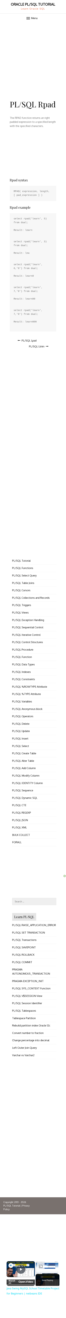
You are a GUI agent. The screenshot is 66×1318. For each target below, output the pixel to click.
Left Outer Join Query (24, 1047)
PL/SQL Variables (22, 701)
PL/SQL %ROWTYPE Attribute (29, 686)
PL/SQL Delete (20, 723)
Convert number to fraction (28, 1033)
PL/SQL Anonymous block (27, 709)
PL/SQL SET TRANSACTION (28, 932)
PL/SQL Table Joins (23, 583)
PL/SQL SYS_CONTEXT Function (31, 988)
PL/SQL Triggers (21, 605)
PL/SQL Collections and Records (31, 597)
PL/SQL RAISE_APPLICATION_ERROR (34, 925)
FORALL (16, 842)
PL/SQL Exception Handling (28, 620)
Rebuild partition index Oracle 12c (31, 1025)
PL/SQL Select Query (24, 575)
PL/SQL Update (21, 731)
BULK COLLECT (21, 835)
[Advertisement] (33, 57)
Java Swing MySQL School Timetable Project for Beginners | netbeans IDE (21, 1266)
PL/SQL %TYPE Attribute (26, 694)
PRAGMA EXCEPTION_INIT (28, 981)
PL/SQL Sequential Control (27, 627)
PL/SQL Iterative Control (26, 634)
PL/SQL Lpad (29, 340)
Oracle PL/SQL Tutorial (33, 4)
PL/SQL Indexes (21, 671)
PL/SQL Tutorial (21, 560)
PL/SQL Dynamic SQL (24, 797)
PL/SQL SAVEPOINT (24, 947)
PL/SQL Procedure (22, 649)
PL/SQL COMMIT (22, 962)
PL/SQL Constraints (23, 679)
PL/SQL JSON (20, 820)
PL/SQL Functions (22, 568)
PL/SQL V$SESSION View (27, 995)
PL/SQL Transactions (24, 939)
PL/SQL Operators (22, 716)
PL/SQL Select (20, 746)
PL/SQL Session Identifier (27, 1003)
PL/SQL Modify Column (25, 775)
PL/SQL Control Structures (27, 642)
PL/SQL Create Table (24, 753)
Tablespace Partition (24, 1018)
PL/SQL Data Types (23, 664)
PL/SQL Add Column (24, 768)
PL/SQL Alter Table (23, 760)
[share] (29, 1265)
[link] (10, 1265)
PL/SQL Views (20, 612)
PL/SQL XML (19, 827)
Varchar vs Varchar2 (23, 1055)
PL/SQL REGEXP (21, 812)
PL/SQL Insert (20, 738)
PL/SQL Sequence (22, 790)
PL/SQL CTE (19, 805)
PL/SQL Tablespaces (24, 1010)
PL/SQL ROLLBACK (23, 954)
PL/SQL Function (22, 657)
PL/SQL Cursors (21, 590)
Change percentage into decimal (30, 1040)
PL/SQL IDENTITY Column (27, 783)
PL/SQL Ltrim (36, 346)
